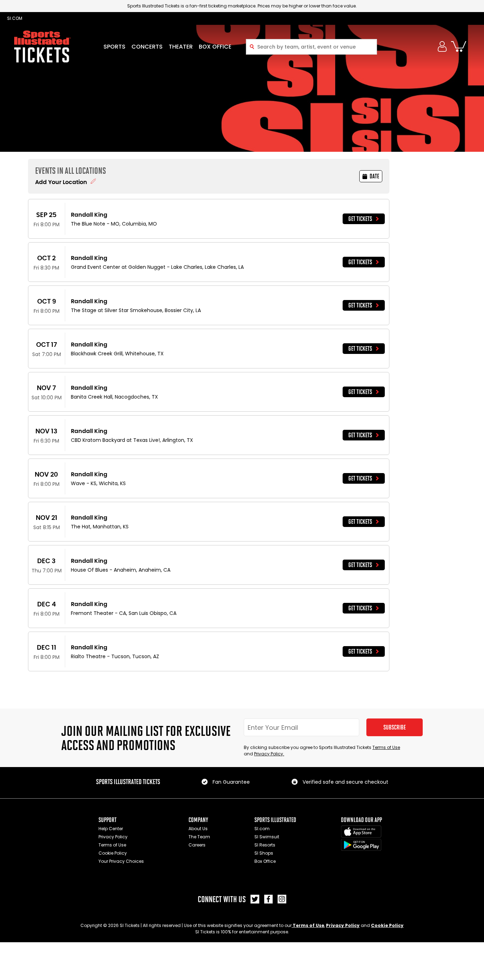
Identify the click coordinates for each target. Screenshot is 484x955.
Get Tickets (360, 218)
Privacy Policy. (269, 754)
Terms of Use (386, 747)
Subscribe (394, 727)
